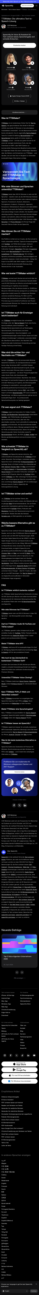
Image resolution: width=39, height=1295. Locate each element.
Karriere (22, 1034)
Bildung (3, 1031)
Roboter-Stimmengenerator (10, 1117)
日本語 (3, 1198)
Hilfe (21, 1040)
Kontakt (22, 1028)
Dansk (3, 1178)
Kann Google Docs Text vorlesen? (12, 1128)
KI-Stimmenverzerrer (8, 1123)
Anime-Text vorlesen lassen (10, 1120)
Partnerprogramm (26, 1037)
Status (22, 1042)
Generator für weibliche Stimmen (12, 1108)
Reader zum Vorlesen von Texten (11, 1105)
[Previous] (17, 972)
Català (3, 1272)
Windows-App (6, 1004)
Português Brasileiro (8, 1209)
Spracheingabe (25, 37)
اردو (2, 1278)
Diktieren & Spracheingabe (10, 1097)
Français (4, 1186)
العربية (3, 1160)
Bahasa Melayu (6, 1275)
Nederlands (5, 1180)
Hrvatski (4, 1255)
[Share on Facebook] (14, 805)
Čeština (3, 1175)
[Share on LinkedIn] (25, 805)
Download (4, 1015)
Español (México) (7, 1221)
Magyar (3, 1163)
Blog (21, 1031)
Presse (22, 1045)
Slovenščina (5, 1249)
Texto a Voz (5, 1143)
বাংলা (2, 1269)
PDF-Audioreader (7, 1125)
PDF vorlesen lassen (8, 1137)
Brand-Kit (23, 1048)
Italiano (3, 1195)
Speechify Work (25, 1004)
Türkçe (3, 1229)
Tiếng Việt (4, 1232)
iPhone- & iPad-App (7, 995)
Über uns (23, 1025)
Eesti (3, 1252)
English (3, 1183)
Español (4, 1218)
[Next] (22, 972)
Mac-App (4, 1001)
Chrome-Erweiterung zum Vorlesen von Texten (16, 1131)
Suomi (3, 1189)
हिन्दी (2, 1192)
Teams (3, 1028)
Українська (4, 1215)
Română (4, 1235)
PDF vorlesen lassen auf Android (12, 1103)
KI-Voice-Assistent (7, 1100)
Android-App (5, 998)
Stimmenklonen (25, 1001)
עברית (3, 1263)
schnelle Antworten (10, 39)
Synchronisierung (26, 998)
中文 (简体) (5, 1166)
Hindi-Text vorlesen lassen (10, 1134)
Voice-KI (17, 35)
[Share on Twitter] (19, 805)
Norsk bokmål (5, 1203)
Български (4, 1241)
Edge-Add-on (5, 1012)
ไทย (2, 1226)
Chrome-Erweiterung (8, 1010)
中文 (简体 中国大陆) (8, 1172)
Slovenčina (5, 1246)
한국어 (3, 1200)
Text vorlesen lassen (14, 9)
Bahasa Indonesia (7, 1266)
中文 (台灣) (5, 1169)
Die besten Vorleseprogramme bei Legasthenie (16, 1114)
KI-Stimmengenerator (27, 995)
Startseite (4, 9)
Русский (4, 1212)
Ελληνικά (4, 1258)
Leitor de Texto (6, 1145)
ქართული (4, 1243)
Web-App (4, 1007)
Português (4, 1238)
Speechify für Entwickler (9, 1025)
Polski (3, 1206)
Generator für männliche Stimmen (12, 1111)
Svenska (4, 1223)
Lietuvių (4, 1261)
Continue (33, 1291)
